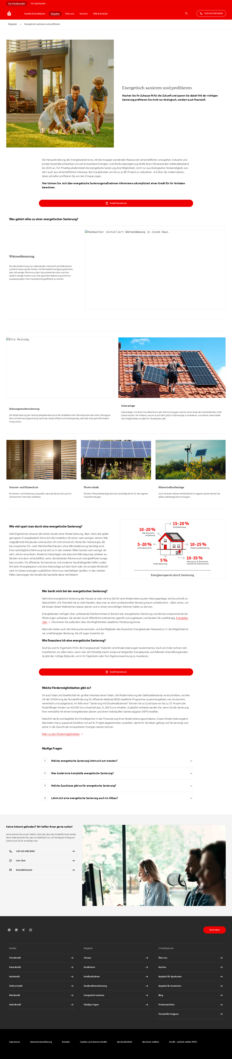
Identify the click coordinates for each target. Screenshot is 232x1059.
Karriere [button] (83, 14)
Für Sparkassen (38, 3)
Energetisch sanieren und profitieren (42, 24)
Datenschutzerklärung (41, 1042)
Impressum (14, 1042)
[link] (116, 271)
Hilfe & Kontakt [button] (100, 14)
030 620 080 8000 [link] (213, 13)
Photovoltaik (91, 487)
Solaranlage (128, 405)
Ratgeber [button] (55, 14)
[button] (93, 1042)
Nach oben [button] (214, 930)
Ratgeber (12, 24)
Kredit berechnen (118, 203)
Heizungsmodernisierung (24, 408)
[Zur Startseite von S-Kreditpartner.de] (14, 13)
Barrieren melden (150, 1042)
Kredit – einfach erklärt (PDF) (183, 1042)
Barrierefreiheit (124, 1042)
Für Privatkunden (16, 3)
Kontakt (66, 1042)
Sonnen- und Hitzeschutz (23, 487)
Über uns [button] (69, 14)
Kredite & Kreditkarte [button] (34, 14)
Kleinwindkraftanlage (171, 487)
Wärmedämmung (21, 256)
